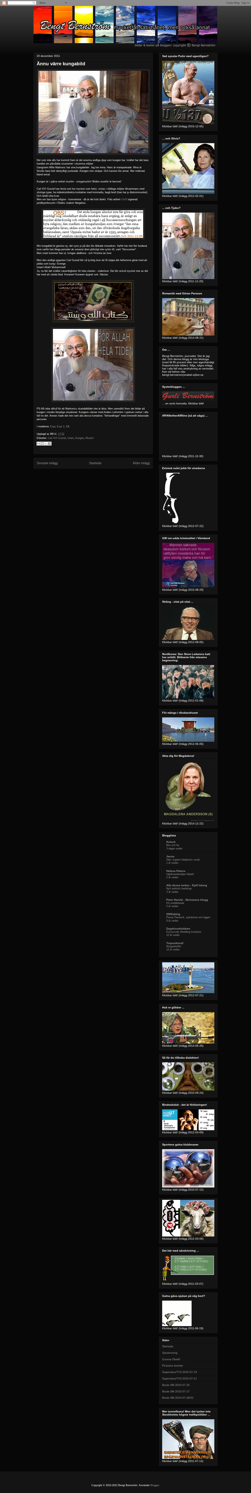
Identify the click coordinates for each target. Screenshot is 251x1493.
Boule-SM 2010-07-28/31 (178, 1397)
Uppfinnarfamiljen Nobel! (180, 874)
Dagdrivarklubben (178, 928)
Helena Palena (175, 871)
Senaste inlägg (47, 463)
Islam (70, 438)
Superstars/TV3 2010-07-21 (179, 1378)
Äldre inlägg (141, 463)
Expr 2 (60, 426)
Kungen (79, 438)
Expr (52, 426)
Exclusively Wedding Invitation (183, 931)
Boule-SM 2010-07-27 (176, 1391)
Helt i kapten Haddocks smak (183, 859)
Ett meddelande (175, 903)
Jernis (170, 856)
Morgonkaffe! (173, 946)
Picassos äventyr (172, 1365)
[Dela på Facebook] (50, 444)
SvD (124, 199)
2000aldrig (173, 914)
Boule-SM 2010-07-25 (176, 1385)
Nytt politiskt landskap (179, 888)
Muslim (89, 438)
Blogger (154, 1485)
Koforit (171, 841)
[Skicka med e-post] (38, 444)
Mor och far (172, 845)
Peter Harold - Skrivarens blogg (187, 899)
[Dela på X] (46, 444)
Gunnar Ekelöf (171, 1359)
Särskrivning (169, 1352)
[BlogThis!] (42, 444)
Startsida (95, 463)
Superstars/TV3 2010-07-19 (179, 1372)
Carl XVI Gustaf (57, 438)
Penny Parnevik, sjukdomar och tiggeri (188, 917)
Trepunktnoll (174, 943)
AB (67, 426)
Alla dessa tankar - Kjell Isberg (186, 885)
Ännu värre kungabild (61, 63)
